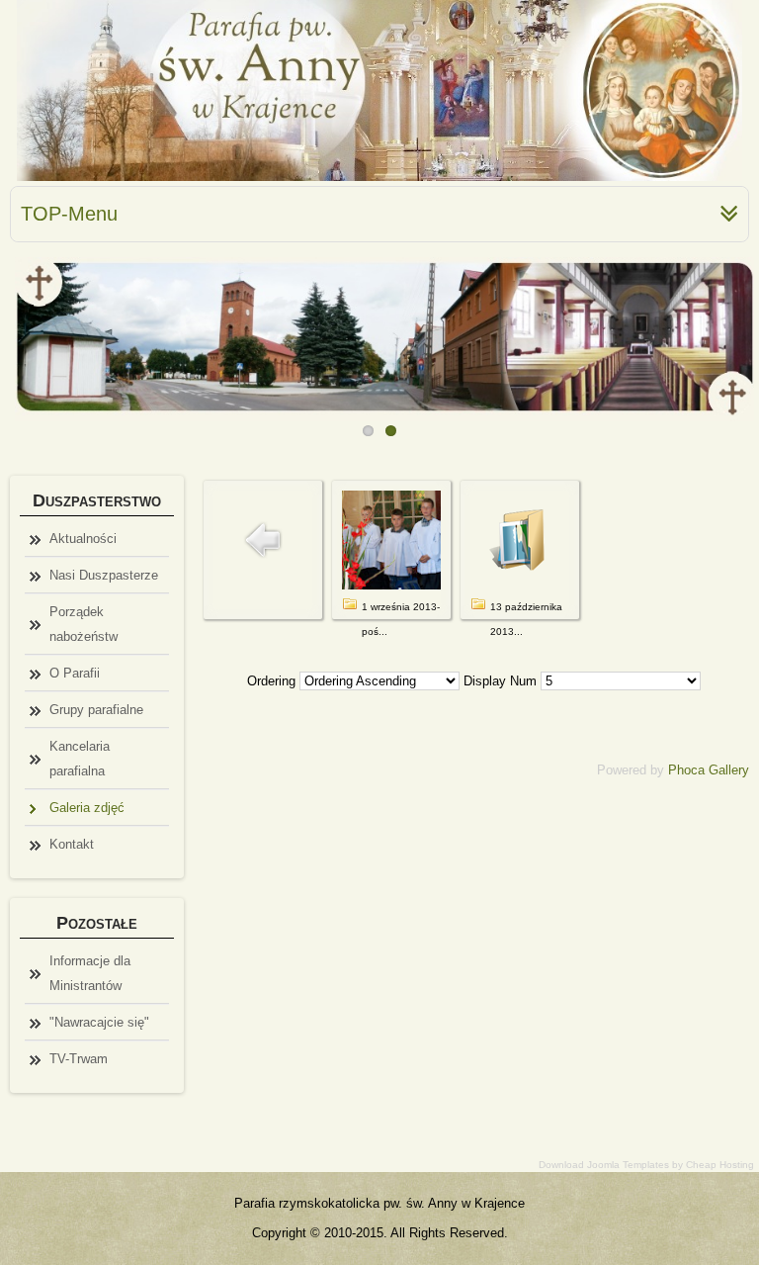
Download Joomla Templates (604, 1164)
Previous (25, 334)
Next (734, 334)
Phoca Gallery (708, 770)
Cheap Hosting (720, 1164)
